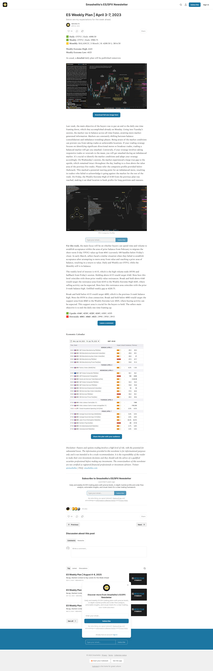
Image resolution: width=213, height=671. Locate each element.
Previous (74, 524)
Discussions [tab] (83, 568)
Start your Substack (100, 661)
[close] (128, 585)
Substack (95, 666)
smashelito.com (90, 468)
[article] (106, 579)
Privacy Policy (123, 628)
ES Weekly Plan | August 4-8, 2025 (84, 574)
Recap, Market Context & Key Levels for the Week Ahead (87, 578)
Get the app (117, 661)
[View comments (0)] (77, 31)
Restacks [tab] (81, 541)
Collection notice (120, 655)
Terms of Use (117, 626)
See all (70, 621)
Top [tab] (68, 568)
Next (140, 524)
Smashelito (75, 24)
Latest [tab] (74, 568)
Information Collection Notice (106, 628)
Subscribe (195, 5)
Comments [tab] (71, 541)
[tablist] (75, 540)
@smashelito (71, 468)
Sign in (206, 5)
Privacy (104, 655)
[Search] (181, 4)
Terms (110, 655)
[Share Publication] (185, 4)
